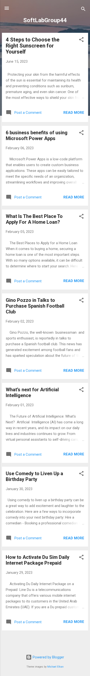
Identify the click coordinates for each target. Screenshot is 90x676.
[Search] (83, 9)
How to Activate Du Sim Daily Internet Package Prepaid (37, 560)
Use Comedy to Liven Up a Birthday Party (34, 476)
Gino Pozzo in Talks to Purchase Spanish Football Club (35, 306)
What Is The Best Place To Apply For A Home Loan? (34, 219)
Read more (73, 112)
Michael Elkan (55, 666)
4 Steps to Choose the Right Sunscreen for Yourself (33, 46)
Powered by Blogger (48, 657)
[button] (81, 40)
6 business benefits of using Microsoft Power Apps (36, 135)
